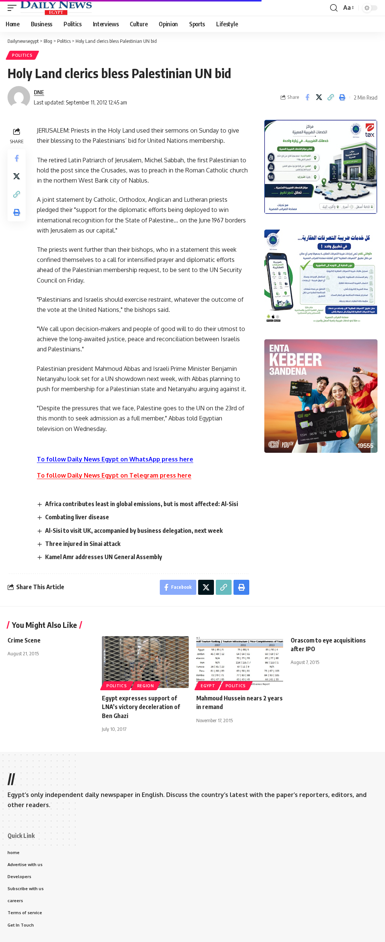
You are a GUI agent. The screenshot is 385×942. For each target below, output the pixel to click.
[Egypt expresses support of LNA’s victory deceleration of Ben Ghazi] (145, 662)
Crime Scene (24, 640)
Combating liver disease (77, 517)
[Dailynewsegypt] (56, 8)
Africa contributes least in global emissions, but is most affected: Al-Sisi (141, 504)
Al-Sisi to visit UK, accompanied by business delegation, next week (134, 530)
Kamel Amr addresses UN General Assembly (103, 557)
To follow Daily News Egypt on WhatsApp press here (115, 459)
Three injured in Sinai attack (82, 543)
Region (145, 685)
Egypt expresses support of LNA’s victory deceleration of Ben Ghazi (141, 706)
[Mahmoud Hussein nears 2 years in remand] (239, 662)
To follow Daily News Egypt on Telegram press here (114, 475)
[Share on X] (319, 97)
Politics (22, 55)
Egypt (208, 685)
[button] (14, 8)
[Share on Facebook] (307, 97)
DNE (39, 92)
